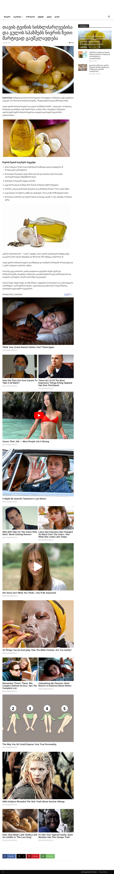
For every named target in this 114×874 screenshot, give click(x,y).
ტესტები (41, 17)
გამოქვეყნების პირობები (89, 872)
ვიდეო (49, 17)
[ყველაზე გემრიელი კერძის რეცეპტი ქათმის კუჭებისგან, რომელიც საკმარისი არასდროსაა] (82, 67)
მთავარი (7, 17)
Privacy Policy (103, 872)
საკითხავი (17, 17)
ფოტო (57, 17)
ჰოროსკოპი (30, 17)
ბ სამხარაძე (83, 47)
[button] (109, 17)
